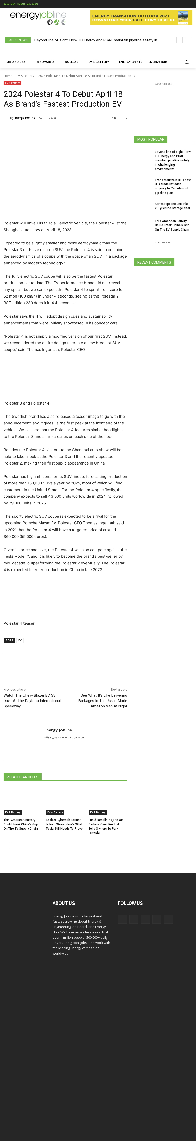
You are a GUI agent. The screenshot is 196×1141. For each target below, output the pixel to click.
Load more (162, 242)
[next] (188, 40)
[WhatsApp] (64, 131)
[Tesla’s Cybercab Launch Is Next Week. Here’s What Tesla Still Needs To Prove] (65, 801)
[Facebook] (156, 4)
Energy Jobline (24, 118)
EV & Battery (25, 76)
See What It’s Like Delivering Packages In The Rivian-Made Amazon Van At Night (102, 700)
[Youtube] (189, 4)
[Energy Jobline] (7, 117)
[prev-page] (7, 845)
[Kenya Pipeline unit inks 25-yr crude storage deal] (143, 208)
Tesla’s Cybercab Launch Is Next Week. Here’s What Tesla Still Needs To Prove (64, 824)
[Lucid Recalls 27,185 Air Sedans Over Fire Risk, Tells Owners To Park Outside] (108, 801)
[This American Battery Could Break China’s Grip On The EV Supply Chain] (23, 801)
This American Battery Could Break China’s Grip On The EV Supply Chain (21, 824)
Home (8, 76)
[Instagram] (165, 4)
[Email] (99, 131)
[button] (186, 62)
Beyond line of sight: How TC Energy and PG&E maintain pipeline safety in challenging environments (173, 160)
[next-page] (15, 845)
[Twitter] (181, 4)
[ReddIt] (87, 131)
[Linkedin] (172, 4)
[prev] (179, 40)
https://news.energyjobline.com (65, 737)
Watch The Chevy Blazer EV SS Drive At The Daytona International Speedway (32, 700)
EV (20, 640)
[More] (111, 131)
